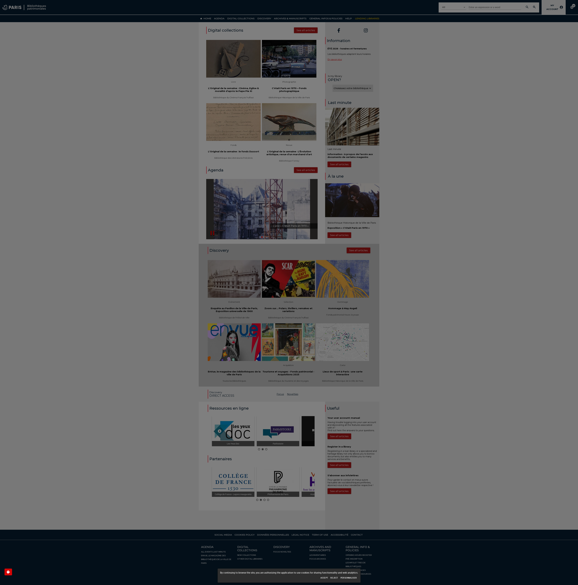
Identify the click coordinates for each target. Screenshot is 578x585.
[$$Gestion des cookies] (8, 572)
